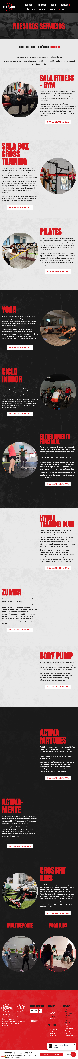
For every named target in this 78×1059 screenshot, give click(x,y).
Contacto (52, 1021)
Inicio (51, 1010)
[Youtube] (40, 1011)
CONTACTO (64, 9)
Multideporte (69, 1031)
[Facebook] (32, 1011)
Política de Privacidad (52, 1032)
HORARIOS (54, 5)
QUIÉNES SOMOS (30, 9)
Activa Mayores (67, 1025)
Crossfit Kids (69, 1035)
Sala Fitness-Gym (69, 1010)
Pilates (67, 1017)
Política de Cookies (52, 1036)
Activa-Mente (69, 1028)
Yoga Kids (68, 1033)
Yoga (66, 1020)
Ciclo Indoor (68, 1022)
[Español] (5, 1056)
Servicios (52, 1016)
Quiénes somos (52, 1013)
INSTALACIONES (42, 5)
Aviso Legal (53, 1029)
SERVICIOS (28, 5)
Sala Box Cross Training (69, 1014)
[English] (2, 1056)
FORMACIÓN (42, 9)
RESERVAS (64, 5)
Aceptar (45, 1054)
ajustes (18, 1057)
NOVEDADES (53, 9)
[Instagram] (36, 1011)
